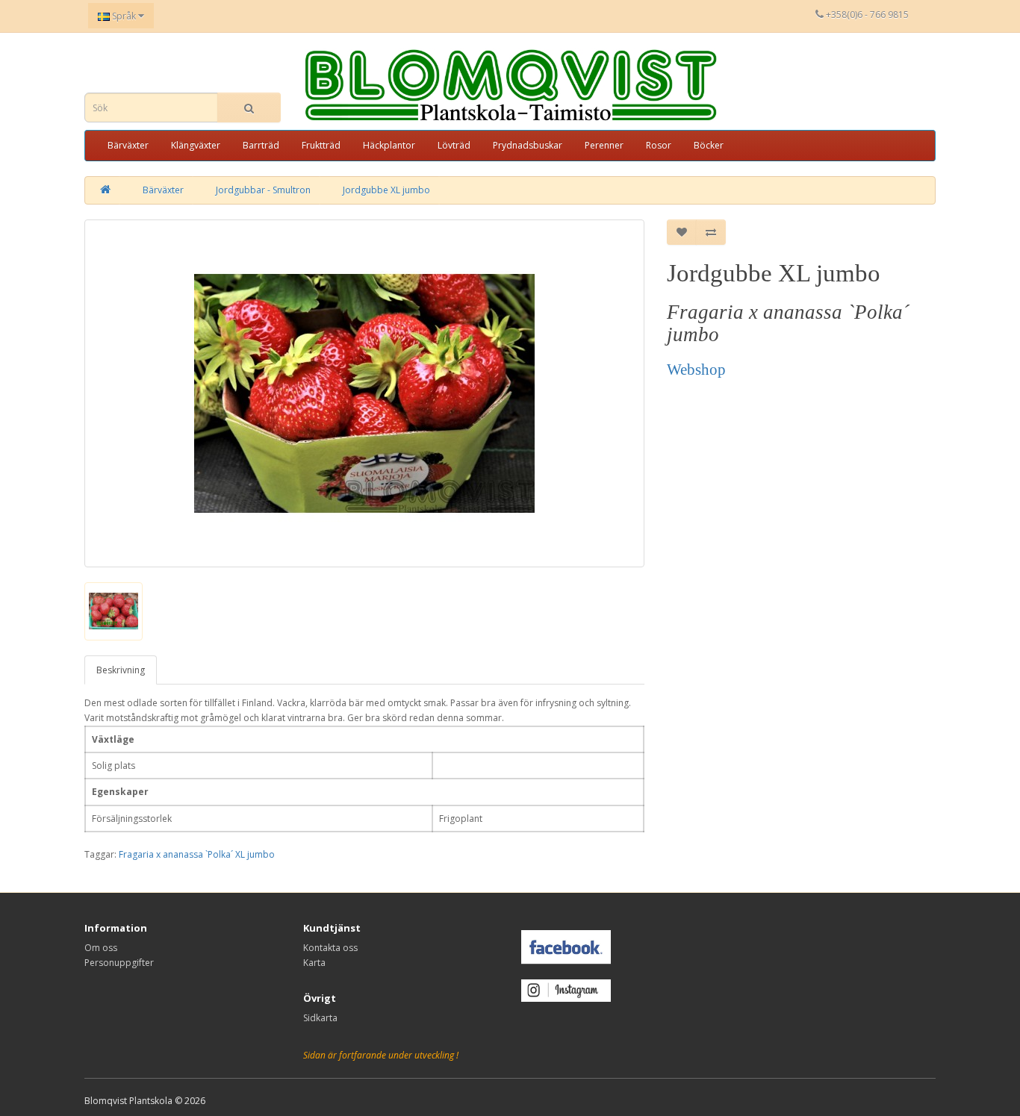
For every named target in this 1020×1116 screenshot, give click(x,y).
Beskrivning (120, 670)
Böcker (709, 145)
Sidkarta (320, 1017)
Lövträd (454, 145)
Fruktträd (321, 145)
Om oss (100, 947)
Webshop (696, 369)
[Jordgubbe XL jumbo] (364, 393)
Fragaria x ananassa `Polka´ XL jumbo (197, 854)
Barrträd (261, 145)
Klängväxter (195, 145)
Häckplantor (389, 145)
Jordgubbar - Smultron (263, 190)
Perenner (604, 145)
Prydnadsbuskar (527, 145)
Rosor (658, 145)
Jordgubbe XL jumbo (386, 190)
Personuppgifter (119, 962)
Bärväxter (128, 145)
